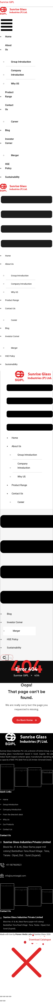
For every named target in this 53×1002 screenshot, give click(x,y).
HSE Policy (8, 166)
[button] (6, 25)
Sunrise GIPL (7, 2)
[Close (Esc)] (10, 996)
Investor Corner (9, 141)
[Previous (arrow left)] (1, 1000)
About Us (8, 47)
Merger (15, 155)
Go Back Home (24, 720)
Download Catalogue (40, 939)
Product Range (9, 94)
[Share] (7, 996)
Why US (15, 83)
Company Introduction (17, 72)
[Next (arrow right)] (4, 1000)
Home (8, 36)
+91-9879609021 (14, 865)
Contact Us (9, 107)
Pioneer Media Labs (23, 934)
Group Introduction (21, 61)
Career (14, 121)
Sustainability (12, 177)
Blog (7, 130)
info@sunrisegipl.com (15, 875)
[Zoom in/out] (1, 996)
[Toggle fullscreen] (4, 996)
